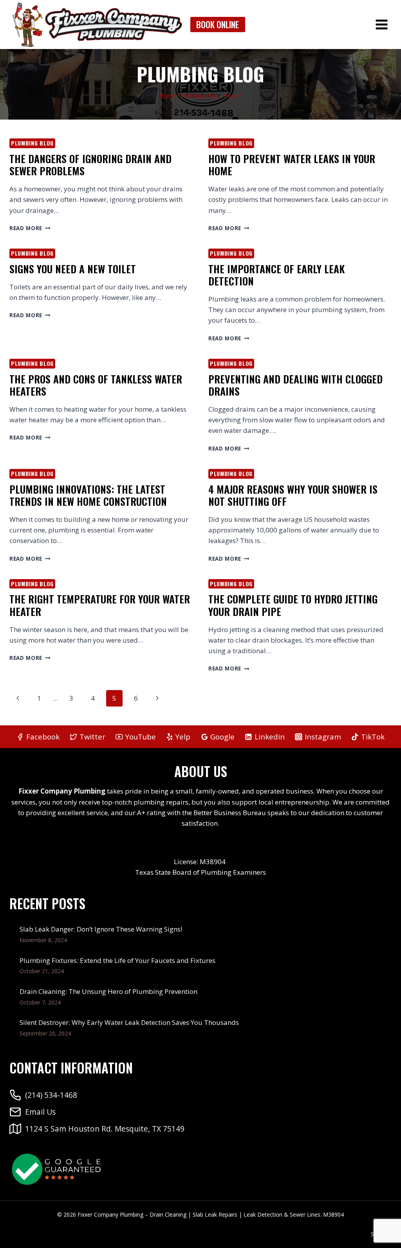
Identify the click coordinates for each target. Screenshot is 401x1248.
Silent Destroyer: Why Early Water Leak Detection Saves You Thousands (129, 1022)
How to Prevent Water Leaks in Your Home (291, 164)
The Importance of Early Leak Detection (276, 275)
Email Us (40, 1111)
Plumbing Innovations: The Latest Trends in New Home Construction (88, 495)
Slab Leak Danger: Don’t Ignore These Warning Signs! (101, 929)
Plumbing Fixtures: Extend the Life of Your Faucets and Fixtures (117, 960)
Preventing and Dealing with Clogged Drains (295, 385)
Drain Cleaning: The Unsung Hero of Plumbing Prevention (108, 991)
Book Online (217, 24)
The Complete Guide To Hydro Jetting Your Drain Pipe (293, 605)
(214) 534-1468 (51, 1095)
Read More (30, 228)
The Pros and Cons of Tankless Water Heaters (95, 385)
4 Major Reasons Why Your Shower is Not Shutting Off (293, 495)
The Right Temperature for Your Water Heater (99, 605)
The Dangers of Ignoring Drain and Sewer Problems (90, 164)
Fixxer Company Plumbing (61, 791)
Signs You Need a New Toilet (72, 268)
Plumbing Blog (32, 143)
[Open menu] (381, 24)
